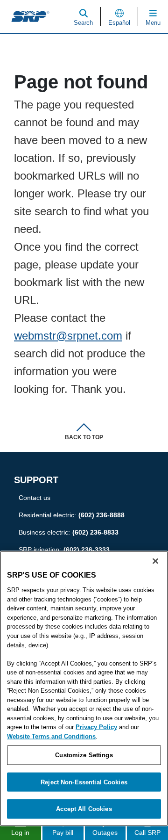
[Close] (155, 561)
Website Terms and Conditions (51, 735)
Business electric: (68, 532)
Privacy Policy (96, 727)
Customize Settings (83, 755)
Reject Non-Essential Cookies (84, 781)
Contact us (34, 497)
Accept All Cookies (84, 808)
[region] (84, 688)
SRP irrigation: (64, 549)
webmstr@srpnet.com (70, 335)
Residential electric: (72, 515)
